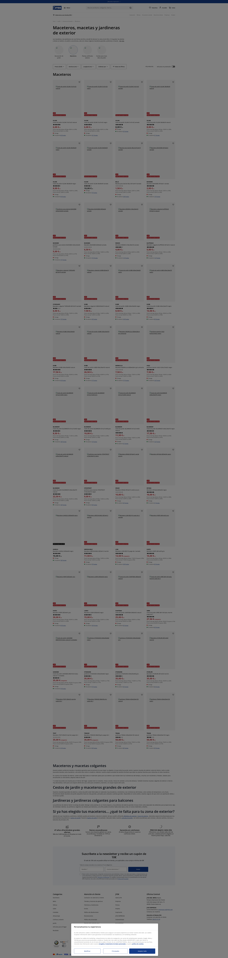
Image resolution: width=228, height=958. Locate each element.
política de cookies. (138, 944)
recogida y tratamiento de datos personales (112, 944)
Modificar (87, 951)
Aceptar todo (142, 951)
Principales (115, 951)
